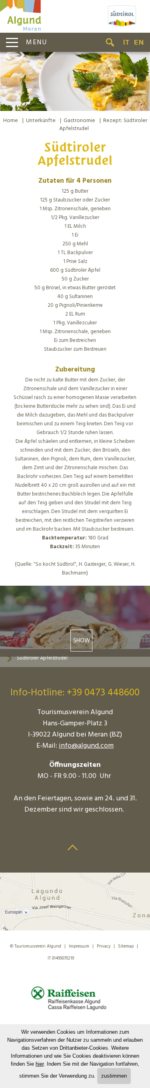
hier (40, 1064)
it (126, 42)
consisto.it (93, 957)
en (139, 42)
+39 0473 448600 (103, 693)
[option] (75, 81)
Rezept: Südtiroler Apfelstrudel (103, 124)
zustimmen (114, 1076)
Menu (36, 42)
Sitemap (126, 946)
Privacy (103, 946)
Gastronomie (79, 120)
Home (10, 120)
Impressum (79, 946)
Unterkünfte (41, 120)
